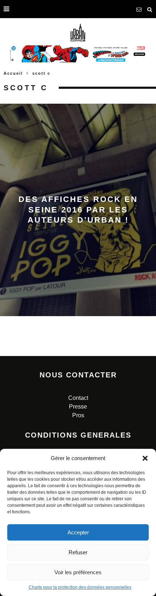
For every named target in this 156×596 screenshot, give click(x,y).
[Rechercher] (149, 9)
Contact (78, 398)
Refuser (78, 552)
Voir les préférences (78, 572)
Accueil (13, 73)
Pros (78, 415)
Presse (78, 406)
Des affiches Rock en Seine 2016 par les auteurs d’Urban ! (78, 209)
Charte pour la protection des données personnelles (80, 587)
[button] (145, 458)
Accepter (78, 532)
